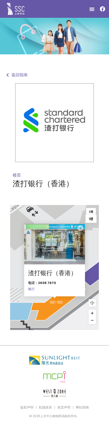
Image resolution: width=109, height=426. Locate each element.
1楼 (91, 218)
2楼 (91, 212)
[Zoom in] (92, 313)
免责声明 (63, 407)
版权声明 (26, 407)
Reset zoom (92, 302)
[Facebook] (102, 9)
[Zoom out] (92, 320)
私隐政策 (45, 407)
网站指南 (82, 407)
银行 (31, 289)
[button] (92, 9)
